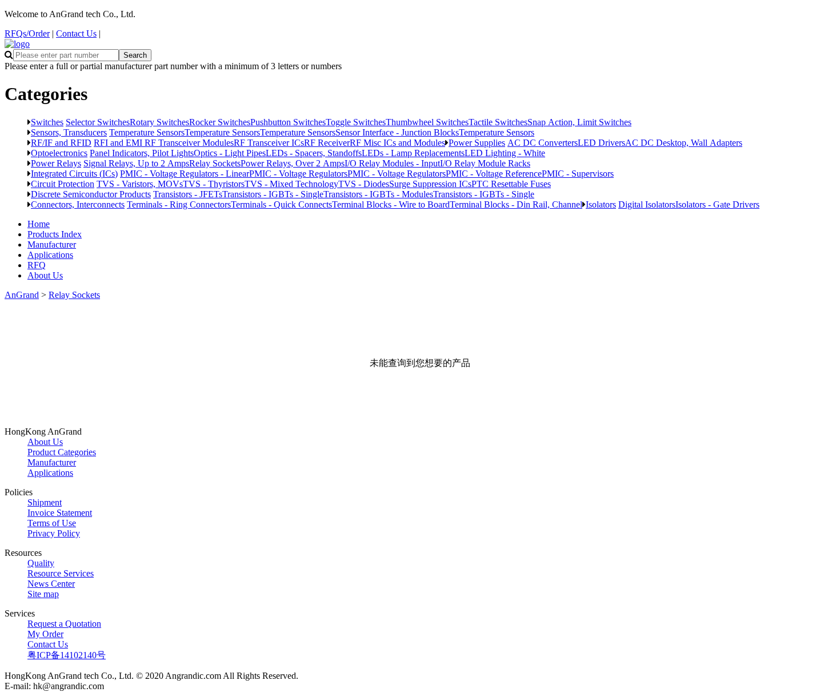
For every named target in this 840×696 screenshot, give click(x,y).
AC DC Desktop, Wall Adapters (683, 142)
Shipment (44, 502)
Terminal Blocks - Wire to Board (391, 204)
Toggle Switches (356, 121)
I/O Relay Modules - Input (392, 163)
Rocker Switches (219, 121)
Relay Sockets (215, 163)
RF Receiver (327, 142)
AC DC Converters (542, 142)
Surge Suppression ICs (430, 183)
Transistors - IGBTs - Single (272, 193)
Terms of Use (51, 523)
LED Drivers (601, 142)
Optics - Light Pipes (230, 152)
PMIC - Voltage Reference (494, 173)
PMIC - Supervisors (578, 173)
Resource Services (60, 573)
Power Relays (56, 163)
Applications (50, 255)
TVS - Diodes (363, 183)
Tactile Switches (498, 121)
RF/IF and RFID (61, 142)
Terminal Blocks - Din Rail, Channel (516, 204)
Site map (43, 594)
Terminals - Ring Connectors (179, 204)
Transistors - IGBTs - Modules (378, 193)
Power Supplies (477, 142)
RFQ (36, 265)
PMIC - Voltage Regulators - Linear (184, 173)
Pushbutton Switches (288, 121)
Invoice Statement (59, 513)
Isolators (601, 204)
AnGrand (22, 295)
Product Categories (61, 452)
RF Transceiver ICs (269, 142)
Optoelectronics (59, 152)
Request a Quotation (64, 624)
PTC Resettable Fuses (511, 183)
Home (38, 224)
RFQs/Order (27, 33)
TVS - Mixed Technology (291, 183)
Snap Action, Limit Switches (579, 121)
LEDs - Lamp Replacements (413, 152)
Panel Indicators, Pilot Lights (142, 152)
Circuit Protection (62, 183)
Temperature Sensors (147, 132)
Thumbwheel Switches (427, 121)
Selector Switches (98, 121)
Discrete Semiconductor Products (91, 193)
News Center (51, 583)
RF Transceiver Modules (189, 142)
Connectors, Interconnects (78, 204)
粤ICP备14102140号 (66, 655)
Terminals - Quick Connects (281, 204)
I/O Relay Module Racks (485, 163)
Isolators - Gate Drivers (717, 204)
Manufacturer (51, 244)
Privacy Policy (53, 533)
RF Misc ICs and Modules (397, 142)
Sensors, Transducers (69, 132)
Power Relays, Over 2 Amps (293, 163)
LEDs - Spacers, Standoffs (314, 152)
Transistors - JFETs (187, 193)
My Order (45, 634)
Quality (40, 563)
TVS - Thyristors (214, 183)
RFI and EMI (119, 142)
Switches (47, 121)
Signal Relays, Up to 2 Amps (136, 163)
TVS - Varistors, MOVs (140, 183)
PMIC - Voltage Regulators (298, 173)
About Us (45, 275)
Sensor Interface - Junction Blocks (397, 132)
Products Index (54, 234)
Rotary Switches (159, 121)
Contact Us (76, 33)
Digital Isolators (646, 204)
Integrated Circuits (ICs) (74, 173)
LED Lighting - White (505, 152)
